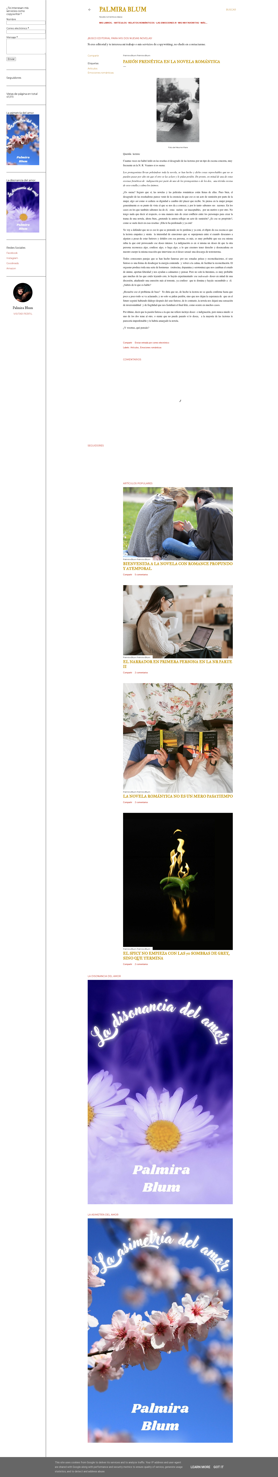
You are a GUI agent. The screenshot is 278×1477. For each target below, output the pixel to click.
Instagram (12, 258)
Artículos (120, 22)
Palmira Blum (122, 9)
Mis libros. (105, 22)
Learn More (200, 1467)
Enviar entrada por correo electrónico (152, 342)
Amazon (11, 268)
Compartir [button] (93, 55)
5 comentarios (141, 574)
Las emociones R (166, 22)
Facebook (12, 253)
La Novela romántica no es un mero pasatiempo (178, 796)
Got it (218, 1467)
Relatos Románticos (141, 22)
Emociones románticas (101, 72)
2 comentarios (141, 672)
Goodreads (12, 263)
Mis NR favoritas (188, 22)
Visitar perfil (23, 313)
